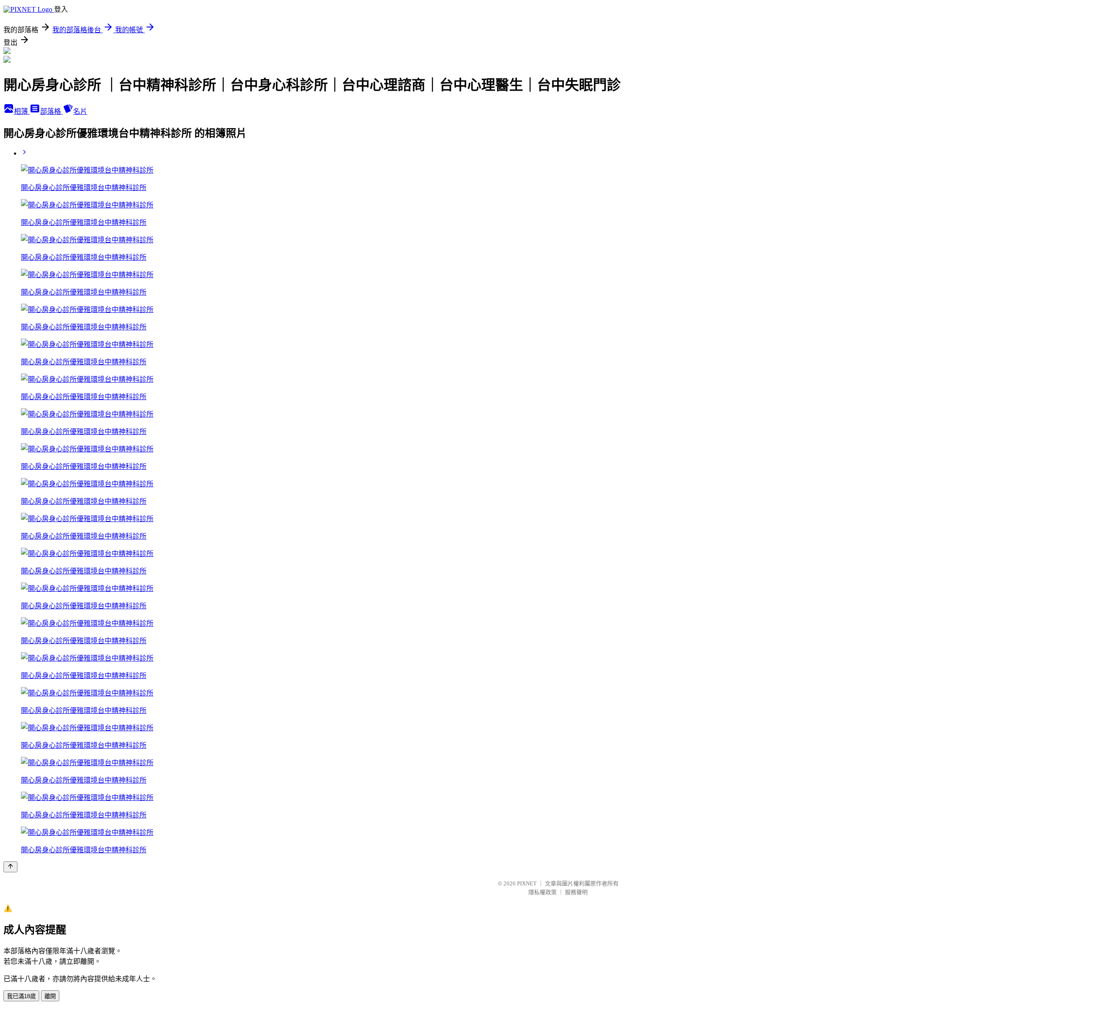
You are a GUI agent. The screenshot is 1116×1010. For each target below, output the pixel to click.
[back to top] (10, 866)
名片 (80, 111)
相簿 (22, 111)
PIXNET (527, 883)
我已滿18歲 (21, 996)
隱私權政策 (542, 892)
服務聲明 (576, 892)
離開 (50, 996)
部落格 (51, 111)
